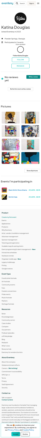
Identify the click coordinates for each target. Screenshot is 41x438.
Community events (8, 285)
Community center (8, 320)
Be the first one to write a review (20, 89)
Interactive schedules (9, 252)
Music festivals (7, 297)
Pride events (6, 294)
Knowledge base (7, 317)
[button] (20, 3)
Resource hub (6, 349)
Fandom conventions (9, 291)
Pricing (4, 265)
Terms (4, 378)
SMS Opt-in (6, 375)
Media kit (5, 342)
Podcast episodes (8, 333)
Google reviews (7, 269)
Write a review (33, 77)
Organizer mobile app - (11, 259)
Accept (15, 434)
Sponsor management (9, 240)
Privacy (4, 381)
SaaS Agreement (8, 384)
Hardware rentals (8, 256)
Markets (4, 301)
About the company (8, 362)
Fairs (3, 288)
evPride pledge (7, 336)
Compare (5, 326)
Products (5, 227)
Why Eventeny (7, 230)
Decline (25, 434)
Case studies (6, 323)
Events (4, 220)
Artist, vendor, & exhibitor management (15, 233)
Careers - (10, 368)
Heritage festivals (8, 304)
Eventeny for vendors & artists (12, 352)
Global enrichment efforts (11, 365)
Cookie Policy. (28, 430)
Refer (4, 314)
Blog (3, 339)
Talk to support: (7, 399)
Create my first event (9, 217)
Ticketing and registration (10, 243)
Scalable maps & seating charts (12, 246)
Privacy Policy (13, 430)
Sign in (31, 3)
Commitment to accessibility (12, 371)
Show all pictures (32, 171)
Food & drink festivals (9, 278)
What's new (6, 346)
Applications (6, 224)
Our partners (6, 330)
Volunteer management (10, 236)
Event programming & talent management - (18, 249)
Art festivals (6, 281)
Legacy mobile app (8, 262)
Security (5, 388)
